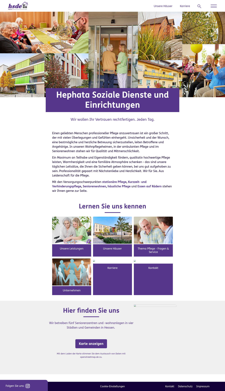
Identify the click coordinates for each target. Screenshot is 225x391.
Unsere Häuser (163, 6)
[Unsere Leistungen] (71, 230)
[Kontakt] (135, 260)
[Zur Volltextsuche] (200, 6)
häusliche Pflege (119, 186)
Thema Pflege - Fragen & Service (153, 250)
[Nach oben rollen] (218, 384)
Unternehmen (72, 290)
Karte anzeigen (91, 344)
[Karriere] (94, 260)
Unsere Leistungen (71, 248)
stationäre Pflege (114, 182)
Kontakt (153, 268)
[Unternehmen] (71, 272)
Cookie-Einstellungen (112, 386)
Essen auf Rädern (149, 186)
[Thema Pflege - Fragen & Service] (153, 230)
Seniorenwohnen (94, 186)
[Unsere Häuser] (112, 230)
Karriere (185, 6)
